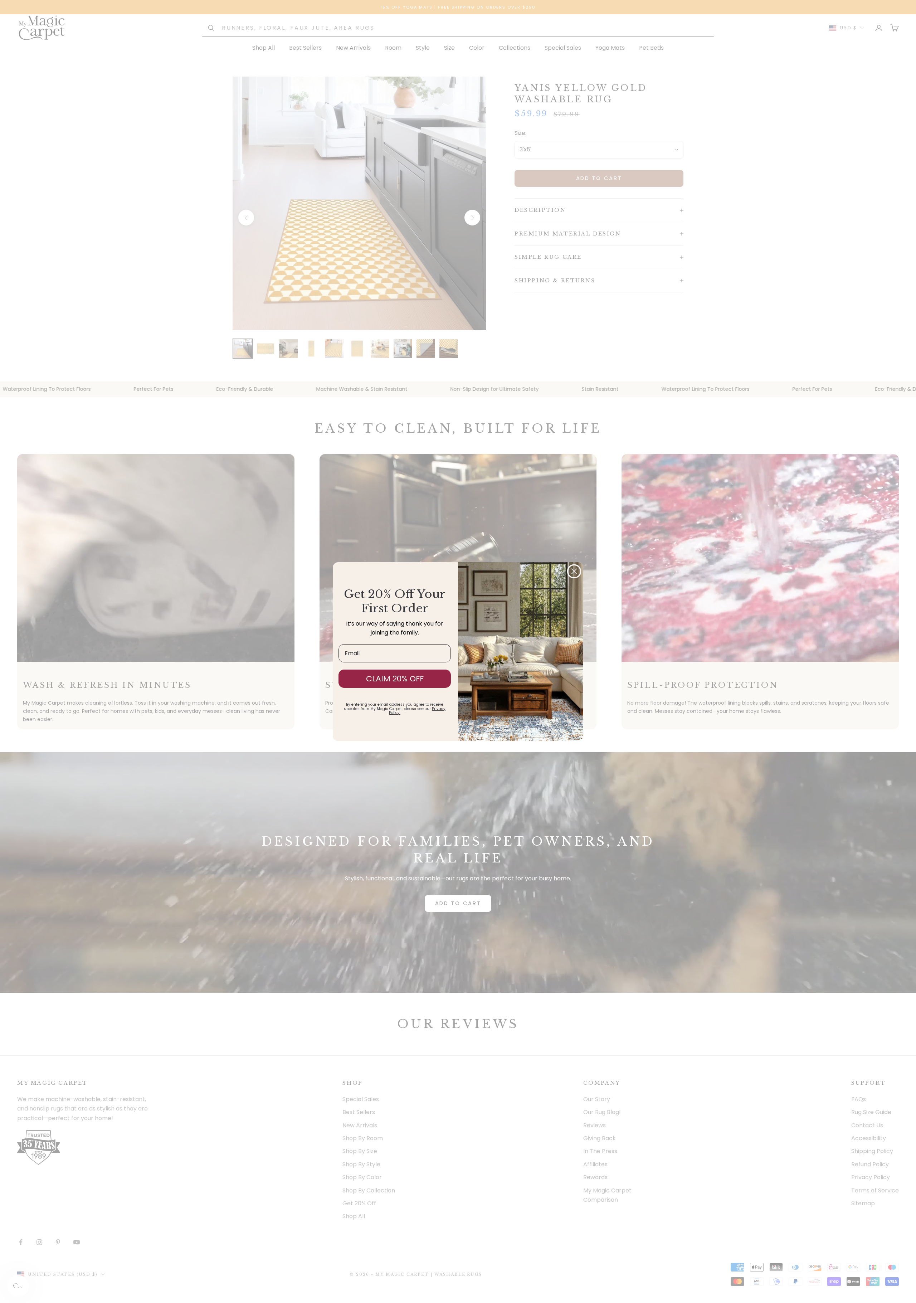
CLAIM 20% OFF (395, 678)
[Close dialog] (574, 571)
